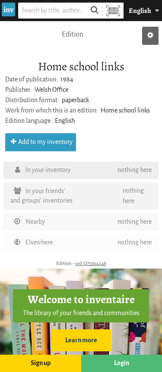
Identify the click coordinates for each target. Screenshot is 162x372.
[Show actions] (150, 36)
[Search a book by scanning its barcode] (113, 11)
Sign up (41, 363)
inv (8, 9)
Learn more (81, 340)
